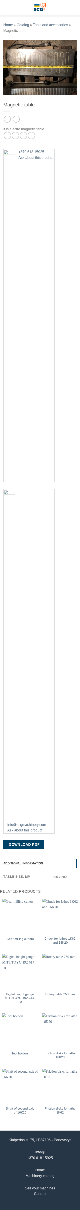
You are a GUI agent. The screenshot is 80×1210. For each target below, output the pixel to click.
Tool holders (20, 1053)
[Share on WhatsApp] (7, 135)
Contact (40, 1194)
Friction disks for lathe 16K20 (60, 1055)
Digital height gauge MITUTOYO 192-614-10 (20, 998)
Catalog (23, 25)
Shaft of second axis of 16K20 (20, 1110)
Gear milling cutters (20, 939)
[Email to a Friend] (23, 135)
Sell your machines (40, 1188)
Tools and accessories (50, 25)
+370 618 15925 (40, 1158)
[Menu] (6, 7)
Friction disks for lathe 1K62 (60, 1110)
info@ (40, 1152)
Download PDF (24, 844)
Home (8, 25)
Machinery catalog (40, 1176)
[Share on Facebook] (15, 135)
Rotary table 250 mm (60, 994)
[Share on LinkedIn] (31, 135)
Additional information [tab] (23, 863)
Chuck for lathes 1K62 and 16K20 (60, 940)
